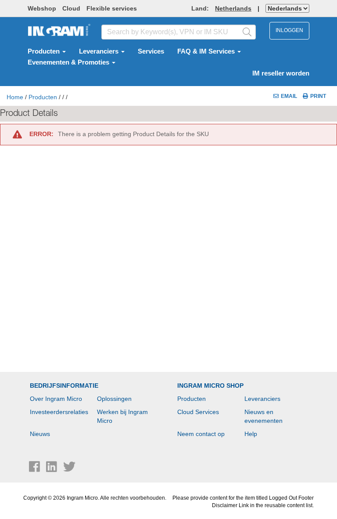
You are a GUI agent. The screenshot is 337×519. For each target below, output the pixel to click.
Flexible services (111, 8)
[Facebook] (35, 468)
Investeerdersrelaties (59, 411)
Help (250, 433)
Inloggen (289, 30)
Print (318, 96)
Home (15, 97)
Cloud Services (198, 411)
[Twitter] (69, 468)
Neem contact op (201, 433)
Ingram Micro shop (210, 385)
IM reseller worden (280, 73)
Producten (44, 51)
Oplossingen (114, 398)
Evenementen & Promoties (69, 62)
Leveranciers (99, 51)
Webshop (42, 8)
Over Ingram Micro (56, 398)
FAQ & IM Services (207, 51)
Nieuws (40, 433)
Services (151, 51)
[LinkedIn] (52, 468)
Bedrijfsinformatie (64, 385)
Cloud (71, 8)
